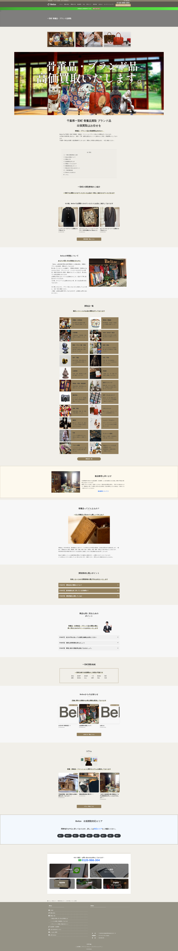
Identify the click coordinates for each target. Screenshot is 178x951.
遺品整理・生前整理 (54, 926)
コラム (66, 174)
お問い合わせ (53, 935)
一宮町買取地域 (69, 170)
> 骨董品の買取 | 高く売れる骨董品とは (59, 918)
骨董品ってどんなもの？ (71, 163)
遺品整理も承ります (70, 161)
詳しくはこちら (96, 8)
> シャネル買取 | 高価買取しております (59, 921)
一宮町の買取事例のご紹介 (72, 154)
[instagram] (124, 1)
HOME (51, 910)
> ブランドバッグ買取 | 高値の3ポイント (59, 924)
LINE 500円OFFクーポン (55, 929)
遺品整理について (102, 491)
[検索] (130, 1)
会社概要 (78, 946)
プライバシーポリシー (86, 946)
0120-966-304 (91, 860)
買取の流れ (52, 913)
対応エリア (98, 829)
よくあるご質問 (53, 932)
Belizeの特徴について (70, 157)
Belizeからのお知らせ (70, 172)
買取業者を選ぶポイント (71, 165)
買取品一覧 (68, 159)
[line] (126, 1)
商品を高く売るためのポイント (72, 168)
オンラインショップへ (96, 946)
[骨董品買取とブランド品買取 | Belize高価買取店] (51, 4)
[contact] (128, 1)
